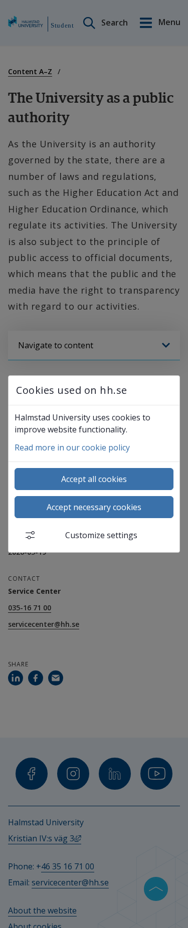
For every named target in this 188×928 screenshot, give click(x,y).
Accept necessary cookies (94, 507)
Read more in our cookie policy (72, 447)
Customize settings (101, 535)
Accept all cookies (94, 479)
